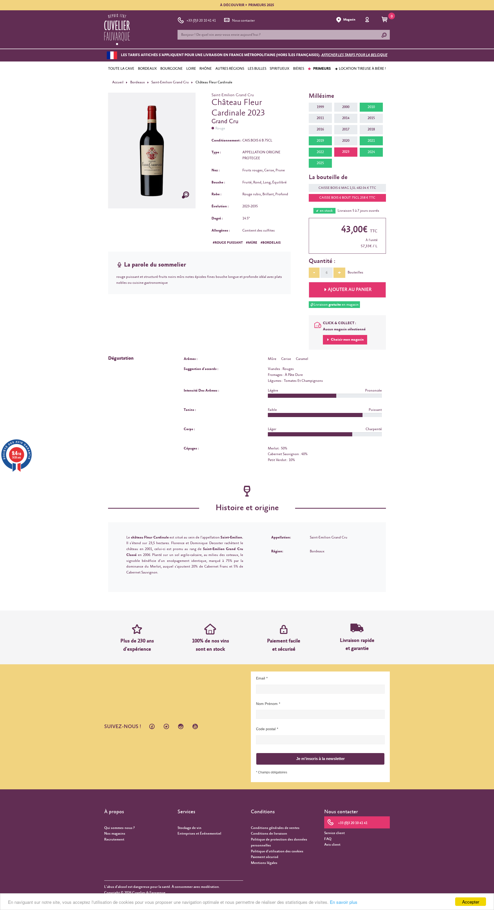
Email (260, 678)
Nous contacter (243, 21)
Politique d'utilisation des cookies (277, 851)
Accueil (117, 82)
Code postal (266, 729)
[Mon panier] (385, 20)
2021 (371, 141)
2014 (345, 118)
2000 (345, 107)
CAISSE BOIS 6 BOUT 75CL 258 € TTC (347, 198)
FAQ (327, 839)
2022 (320, 152)
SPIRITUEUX (279, 69)
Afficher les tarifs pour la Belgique (354, 55)
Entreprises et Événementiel (199, 834)
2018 (371, 129)
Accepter (470, 901)
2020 (345, 141)
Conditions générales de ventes (275, 828)
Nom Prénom (267, 704)
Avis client (332, 845)
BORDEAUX (147, 69)
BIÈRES (298, 69)
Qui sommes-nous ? (119, 828)
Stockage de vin (189, 828)
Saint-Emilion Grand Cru (170, 82)
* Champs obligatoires (271, 772)
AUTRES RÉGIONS (229, 69)
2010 (371, 107)
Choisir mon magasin (347, 340)
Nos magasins (114, 834)
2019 (320, 141)
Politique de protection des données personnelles (279, 842)
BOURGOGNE (171, 69)
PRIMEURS (321, 69)
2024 (371, 152)
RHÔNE (205, 69)
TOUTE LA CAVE (121, 69)
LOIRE (191, 69)
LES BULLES (257, 69)
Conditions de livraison (269, 834)
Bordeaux (137, 82)
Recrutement (114, 839)
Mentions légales (264, 863)
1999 (320, 107)
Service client (334, 833)
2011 (320, 118)
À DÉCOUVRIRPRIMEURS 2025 (247, 5)
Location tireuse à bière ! (362, 69)
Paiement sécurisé (264, 857)
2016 (320, 129)
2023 (345, 152)
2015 (371, 118)
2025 (320, 163)
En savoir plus (343, 902)
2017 (345, 129)
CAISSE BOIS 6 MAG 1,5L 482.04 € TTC (347, 188)
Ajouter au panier (350, 289)
